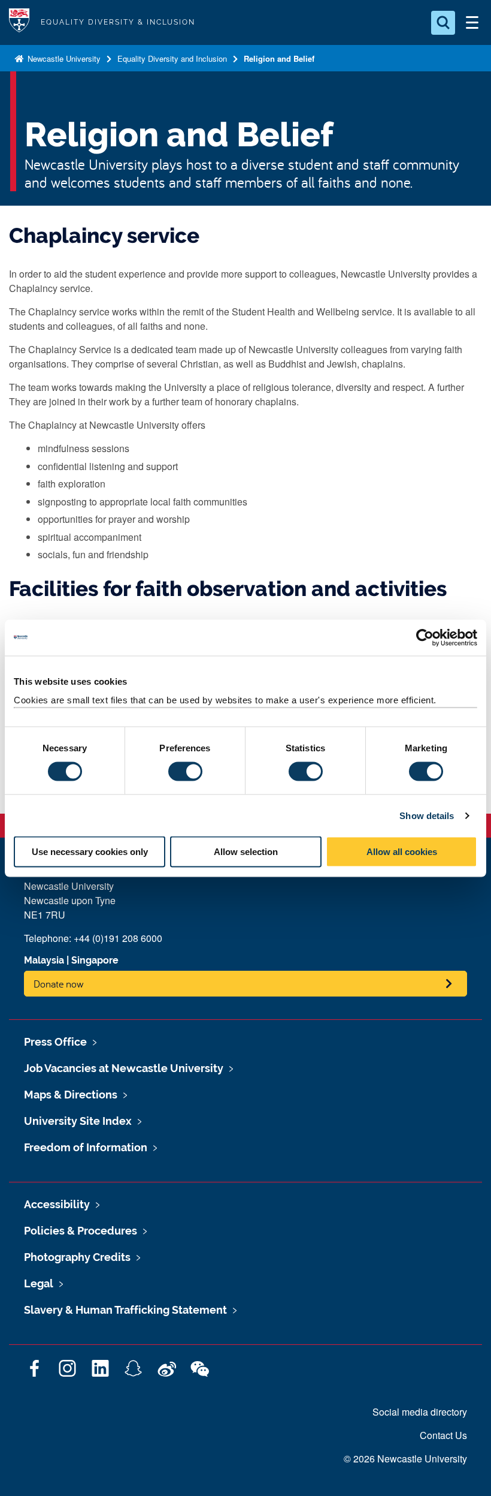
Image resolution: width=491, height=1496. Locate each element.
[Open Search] (443, 23)
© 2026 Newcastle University (405, 1458)
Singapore (95, 960)
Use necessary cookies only (90, 852)
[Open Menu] (472, 23)
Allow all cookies (401, 852)
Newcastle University (63, 58)
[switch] (185, 771)
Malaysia (44, 960)
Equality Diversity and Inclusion (172, 58)
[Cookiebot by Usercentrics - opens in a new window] (424, 637)
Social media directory (419, 1412)
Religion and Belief (279, 58)
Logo (19, 22)
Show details (426, 815)
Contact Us (443, 1435)
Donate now (59, 984)
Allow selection (246, 852)
